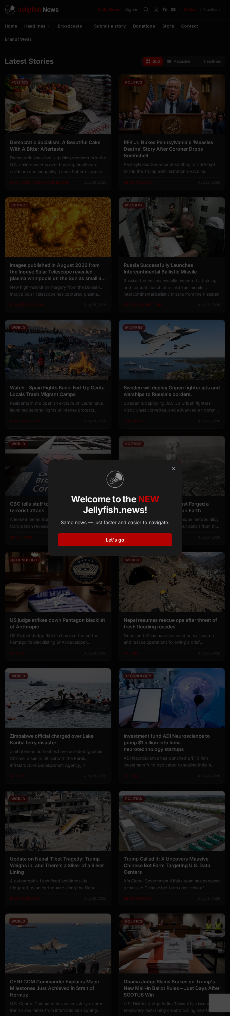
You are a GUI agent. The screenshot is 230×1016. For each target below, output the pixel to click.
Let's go (115, 540)
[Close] (173, 468)
